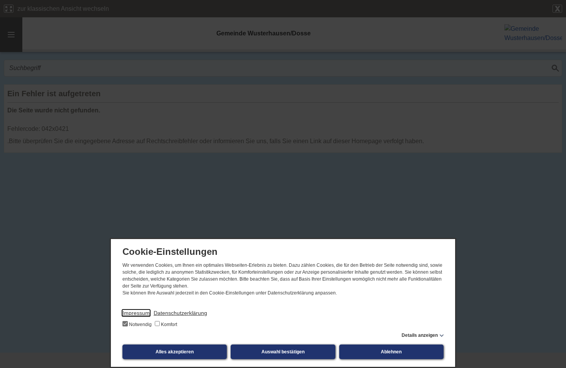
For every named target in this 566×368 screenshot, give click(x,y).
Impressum (136, 313)
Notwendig (140, 324)
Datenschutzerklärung (180, 313)
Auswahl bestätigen (283, 352)
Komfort (168, 324)
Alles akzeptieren (175, 352)
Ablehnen (391, 352)
